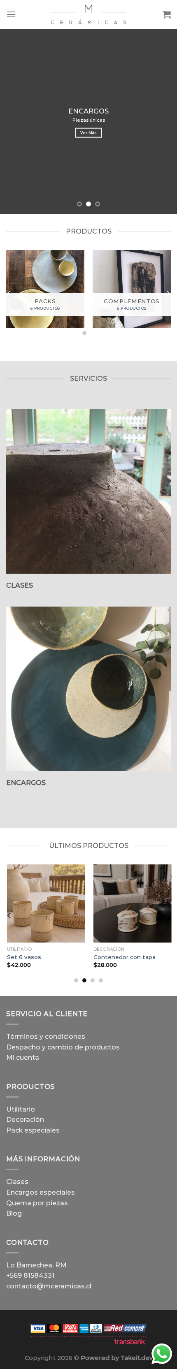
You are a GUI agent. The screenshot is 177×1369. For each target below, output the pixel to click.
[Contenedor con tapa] (132, 903)
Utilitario (20, 1109)
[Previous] (9, 293)
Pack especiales (33, 1130)
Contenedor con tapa (124, 957)
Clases (17, 1182)
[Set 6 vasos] (45, 903)
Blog (14, 1213)
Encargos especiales (40, 1192)
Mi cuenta (22, 1057)
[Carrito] (167, 14)
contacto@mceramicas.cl (48, 1286)
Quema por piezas (37, 1203)
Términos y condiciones (45, 1036)
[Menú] (11, 14)
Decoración (25, 1119)
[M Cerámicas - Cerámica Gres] (88, 14)
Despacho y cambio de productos (63, 1047)
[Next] (167, 293)
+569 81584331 (30, 1275)
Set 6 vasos (23, 957)
